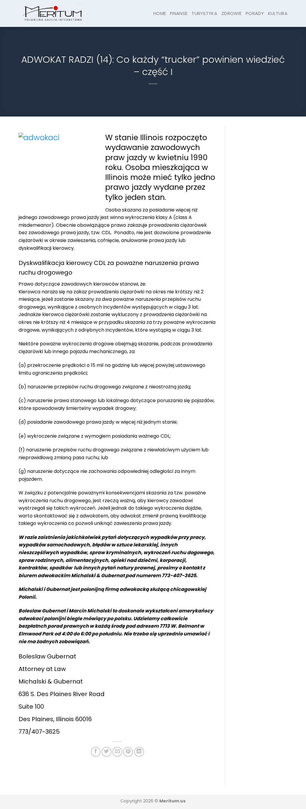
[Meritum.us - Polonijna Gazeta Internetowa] (53, 13)
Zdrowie (231, 13)
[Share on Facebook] (96, 752)
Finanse (178, 13)
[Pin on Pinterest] (128, 752)
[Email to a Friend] (117, 752)
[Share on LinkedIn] (139, 752)
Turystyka (204, 13)
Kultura (277, 13)
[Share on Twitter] (106, 752)
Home (159, 13)
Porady (255, 13)
